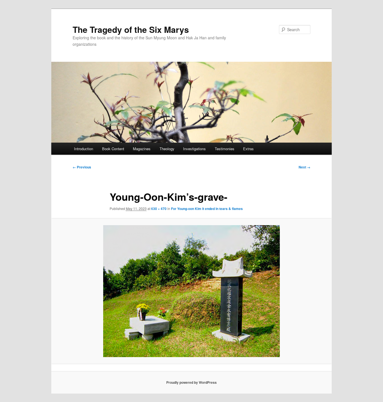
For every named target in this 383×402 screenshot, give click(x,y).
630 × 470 (159, 208)
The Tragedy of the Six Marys (131, 29)
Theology (167, 148)
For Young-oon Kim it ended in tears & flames (207, 208)
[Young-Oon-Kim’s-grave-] (191, 291)
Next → (304, 167)
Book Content (113, 148)
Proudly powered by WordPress (191, 382)
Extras (248, 148)
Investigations (194, 148)
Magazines (142, 148)
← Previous (82, 167)
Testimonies (224, 148)
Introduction (83, 148)
